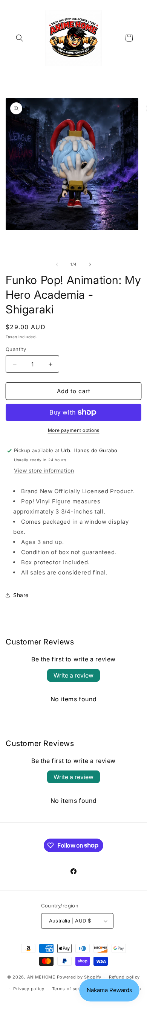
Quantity (16, 349)
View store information (44, 470)
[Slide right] (90, 264)
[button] (19, 38)
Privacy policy (28, 988)
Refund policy (124, 977)
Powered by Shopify (79, 977)
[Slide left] (57, 264)
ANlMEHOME (41, 977)
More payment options (74, 430)
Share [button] (21, 595)
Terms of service (70, 988)
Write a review (73, 675)
